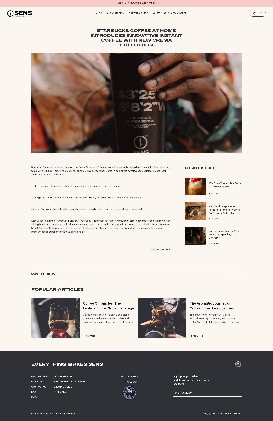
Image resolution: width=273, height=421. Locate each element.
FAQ (33, 392)
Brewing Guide (63, 387)
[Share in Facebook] (48, 274)
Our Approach (63, 376)
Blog (34, 397)
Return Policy (69, 414)
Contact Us (38, 387)
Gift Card (60, 392)
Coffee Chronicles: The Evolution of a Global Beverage (108, 306)
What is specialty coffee (69, 382)
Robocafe (37, 382)
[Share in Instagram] (42, 274)
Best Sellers (39, 376)
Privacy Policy (37, 414)
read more (214, 194)
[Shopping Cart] (261, 13)
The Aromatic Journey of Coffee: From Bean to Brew (212, 306)
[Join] (238, 393)
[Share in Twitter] (53, 274)
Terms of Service (53, 414)
